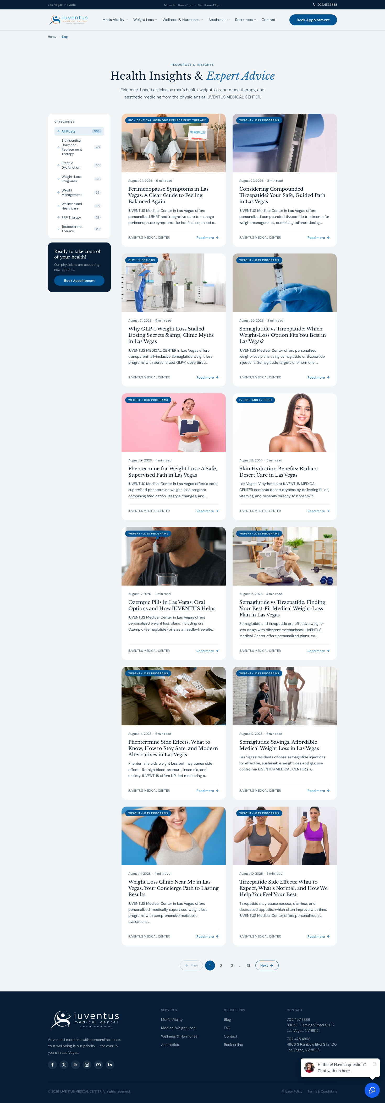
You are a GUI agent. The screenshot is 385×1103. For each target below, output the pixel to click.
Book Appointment (313, 20)
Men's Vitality (113, 19)
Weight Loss (143, 19)
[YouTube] (98, 1064)
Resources (244, 19)
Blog (227, 1019)
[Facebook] (52, 1064)
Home (52, 37)
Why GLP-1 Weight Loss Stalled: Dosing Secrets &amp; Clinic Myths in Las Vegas (171, 335)
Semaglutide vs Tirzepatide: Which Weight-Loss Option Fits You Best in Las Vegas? (282, 335)
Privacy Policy (292, 1091)
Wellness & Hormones (181, 19)
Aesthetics (217, 19)
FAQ (227, 1027)
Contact (268, 19)
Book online (233, 1044)
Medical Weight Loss (178, 1027)
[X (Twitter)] (63, 1064)
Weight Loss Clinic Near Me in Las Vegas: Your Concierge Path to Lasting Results (173, 888)
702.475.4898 (298, 1038)
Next (264, 965)
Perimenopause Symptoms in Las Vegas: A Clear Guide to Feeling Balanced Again (168, 195)
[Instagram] (86, 1064)
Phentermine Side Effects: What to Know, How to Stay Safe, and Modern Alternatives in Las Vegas (173, 748)
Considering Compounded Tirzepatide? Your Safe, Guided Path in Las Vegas (282, 195)
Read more (205, 237)
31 (248, 965)
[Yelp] (75, 1064)
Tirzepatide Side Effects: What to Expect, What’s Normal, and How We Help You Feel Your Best (283, 888)
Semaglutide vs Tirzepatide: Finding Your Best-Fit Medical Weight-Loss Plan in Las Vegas (282, 608)
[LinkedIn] (110, 1064)
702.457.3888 (327, 5)
